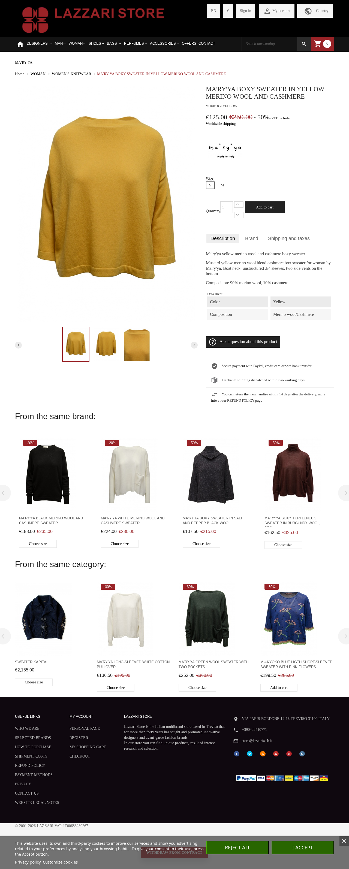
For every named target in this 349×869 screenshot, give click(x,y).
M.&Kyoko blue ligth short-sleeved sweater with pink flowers (296, 664)
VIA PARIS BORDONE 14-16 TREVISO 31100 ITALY (286, 719)
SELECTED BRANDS (33, 738)
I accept (302, 847)
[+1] (238, 204)
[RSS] (263, 753)
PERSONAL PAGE (85, 728)
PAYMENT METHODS (34, 775)
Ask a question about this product (248, 341)
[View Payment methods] (283, 777)
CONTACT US (27, 793)
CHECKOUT (80, 756)
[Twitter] (249, 753)
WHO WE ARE (27, 728)
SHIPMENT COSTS (31, 756)
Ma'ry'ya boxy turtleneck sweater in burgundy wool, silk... (292, 521)
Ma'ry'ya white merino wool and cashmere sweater (132, 520)
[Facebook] (236, 753)
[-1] (238, 215)
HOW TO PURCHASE (33, 747)
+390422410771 (254, 730)
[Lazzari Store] (93, 19)
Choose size (38, 544)
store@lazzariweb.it (257, 741)
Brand (251, 238)
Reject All (237, 847)
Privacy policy (28, 862)
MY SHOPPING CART (88, 747)
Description (222, 238)
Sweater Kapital (31, 662)
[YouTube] (276, 753)
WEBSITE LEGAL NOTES (37, 803)
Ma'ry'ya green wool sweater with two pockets (213, 664)
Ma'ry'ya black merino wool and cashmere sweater (51, 520)
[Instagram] (302, 753)
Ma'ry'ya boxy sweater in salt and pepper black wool (213, 520)
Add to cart (264, 207)
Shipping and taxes (289, 238)
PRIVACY (23, 784)
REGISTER (79, 738)
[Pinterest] (289, 753)
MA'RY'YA (23, 62)
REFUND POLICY (30, 766)
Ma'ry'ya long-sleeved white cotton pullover (133, 664)
